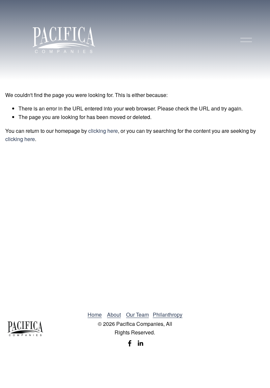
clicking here (103, 130)
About (114, 314)
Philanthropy (167, 314)
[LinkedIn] (140, 343)
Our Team (137, 314)
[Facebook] (129, 343)
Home (95, 314)
